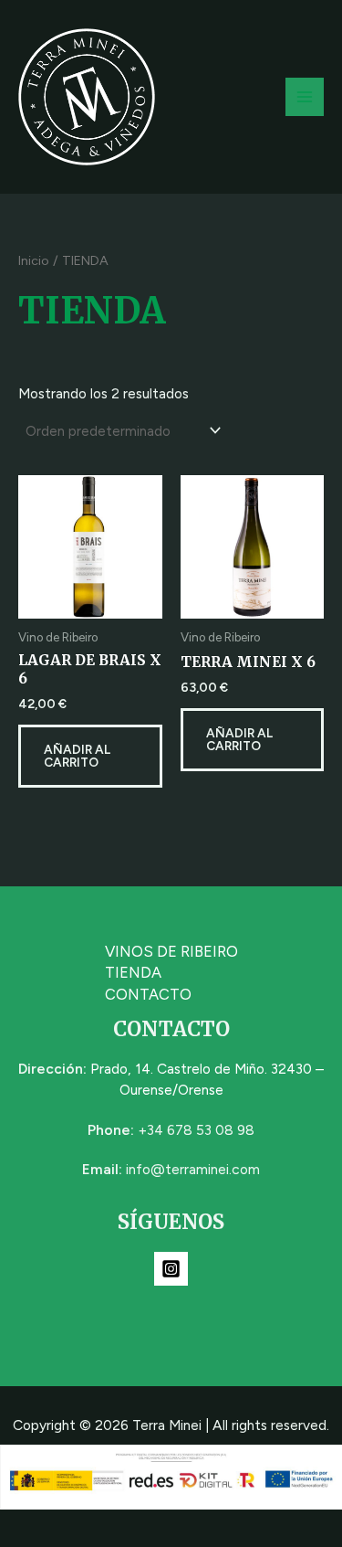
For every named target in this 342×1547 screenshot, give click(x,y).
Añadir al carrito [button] (77, 755)
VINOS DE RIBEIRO (171, 951)
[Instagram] (171, 1269)
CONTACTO (148, 994)
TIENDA (133, 972)
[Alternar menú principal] (304, 97)
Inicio (33, 260)
